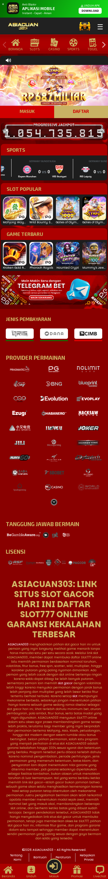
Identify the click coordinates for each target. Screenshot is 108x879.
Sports (73, 49)
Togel (93, 49)
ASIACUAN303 (18, 644)
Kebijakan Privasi (87, 857)
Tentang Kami (16, 857)
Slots (35, 49)
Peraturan (63, 857)
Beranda (15, 49)
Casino (54, 49)
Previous (3, 44)
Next (102, 44)
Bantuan (40, 857)
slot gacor (65, 683)
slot (75, 696)
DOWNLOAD (90, 10)
